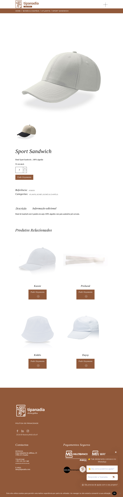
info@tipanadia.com (22, 469)
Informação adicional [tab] (44, 208)
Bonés (39, 194)
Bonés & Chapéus (50, 194)
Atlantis (32, 194)
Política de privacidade (26, 423)
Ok (114, 493)
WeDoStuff (33, 435)
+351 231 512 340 (22, 461)
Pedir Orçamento (24, 177)
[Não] (120, 493)
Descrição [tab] (21, 208)
